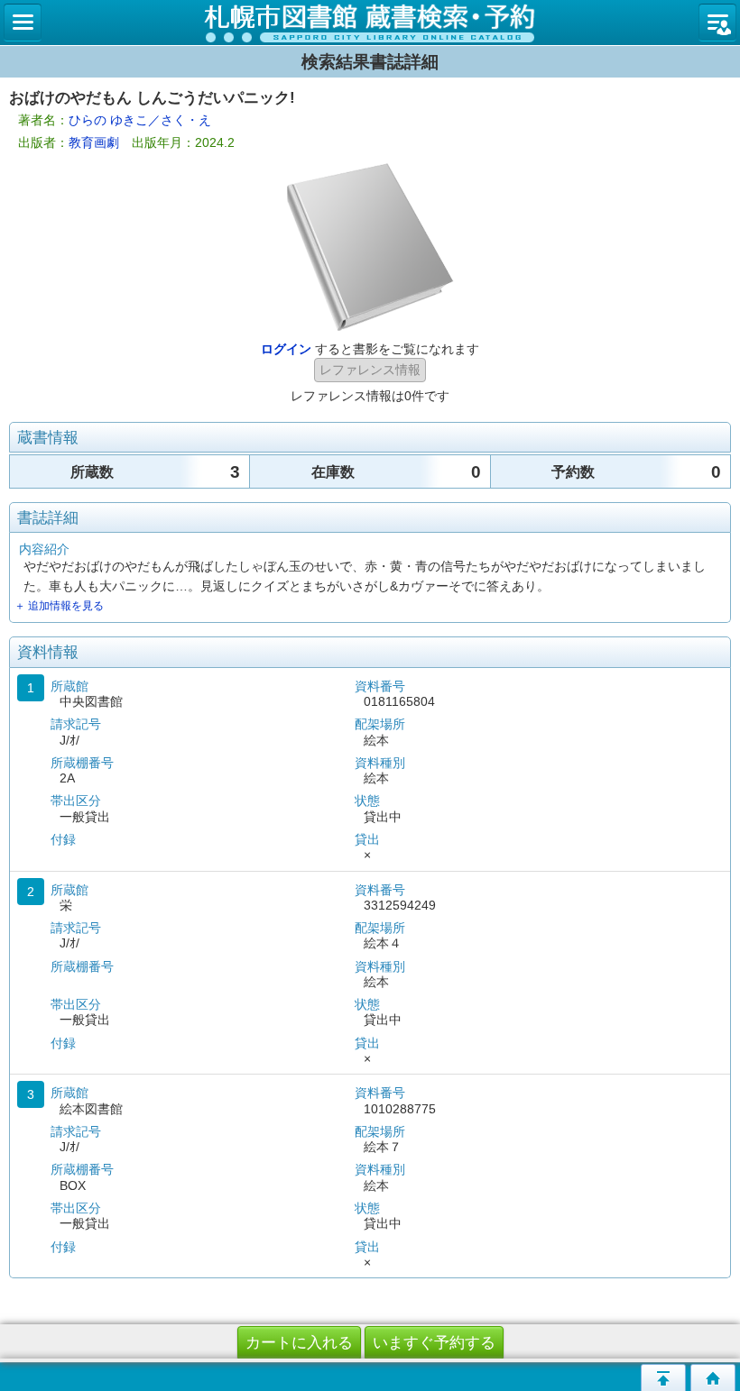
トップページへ (712, 1377)
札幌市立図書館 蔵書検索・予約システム (370, 22)
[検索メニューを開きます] (22, 22)
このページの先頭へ (663, 1377)
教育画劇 (94, 142)
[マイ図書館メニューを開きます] (717, 22)
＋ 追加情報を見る (59, 605)
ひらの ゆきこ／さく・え (140, 120)
